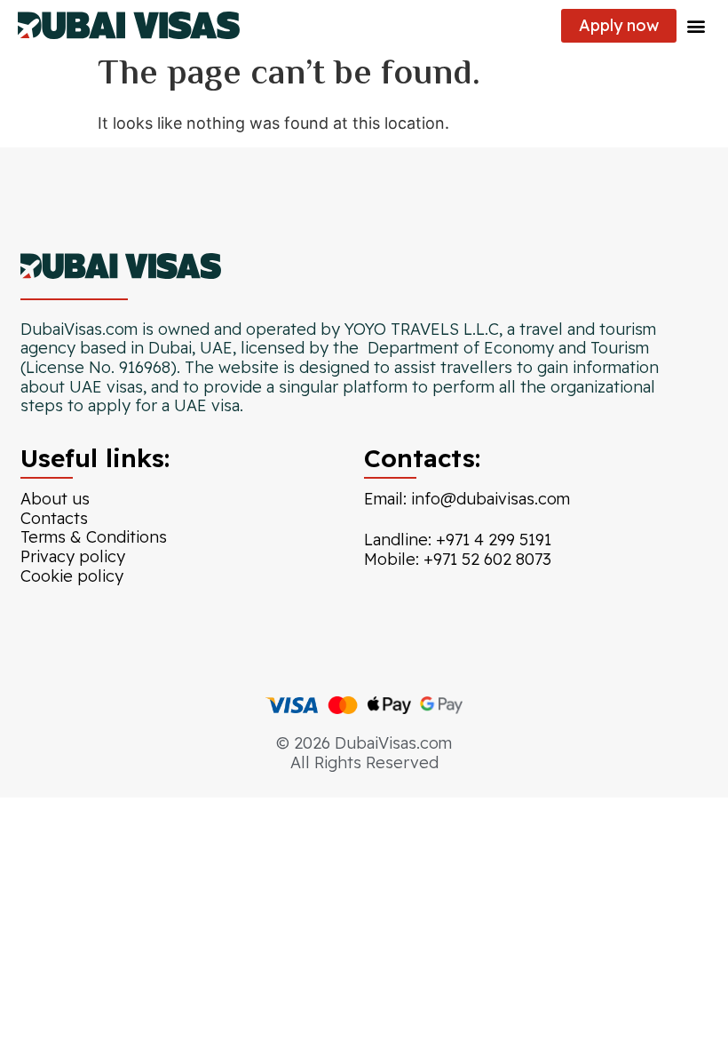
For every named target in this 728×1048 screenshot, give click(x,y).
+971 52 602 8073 (487, 559)
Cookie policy (71, 576)
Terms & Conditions (93, 537)
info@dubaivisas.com (490, 498)
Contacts (54, 518)
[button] (695, 25)
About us (55, 498)
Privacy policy (72, 556)
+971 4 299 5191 (493, 539)
